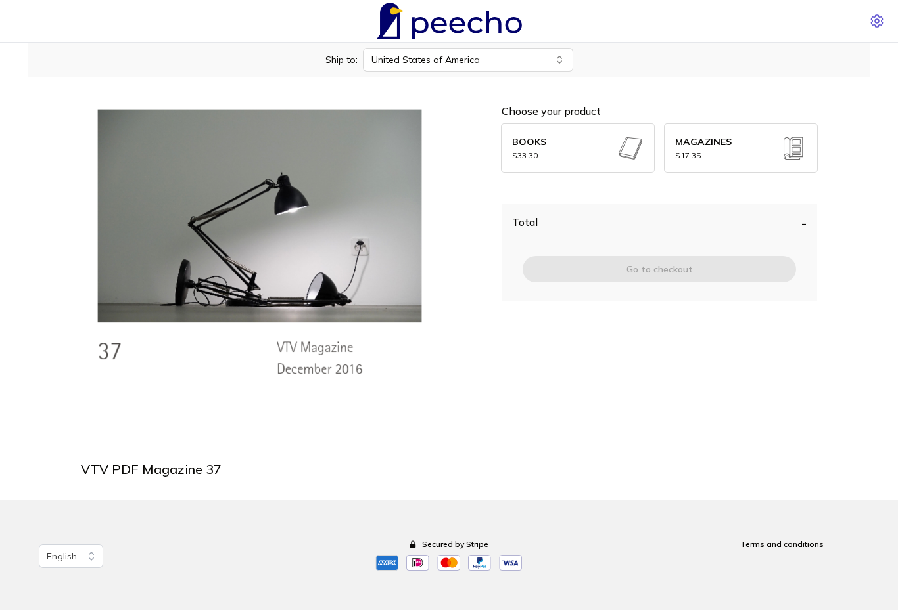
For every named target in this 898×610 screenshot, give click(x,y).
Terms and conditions (782, 544)
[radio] (578, 148)
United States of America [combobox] (425, 60)
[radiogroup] (659, 148)
